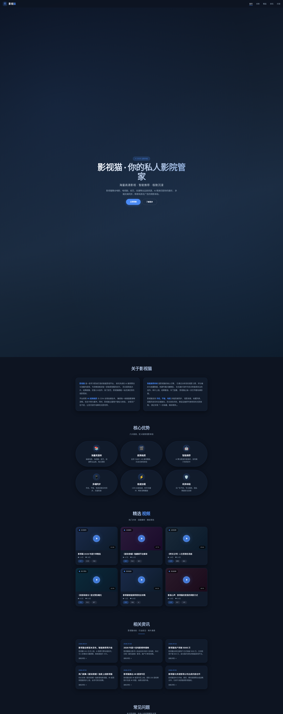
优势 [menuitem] (258, 4)
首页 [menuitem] (251, 4)
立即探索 (133, 202)
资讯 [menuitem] (271, 4)
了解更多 (149, 202)
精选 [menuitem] (265, 4)
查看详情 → (83, 658)
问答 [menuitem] (278, 4)
